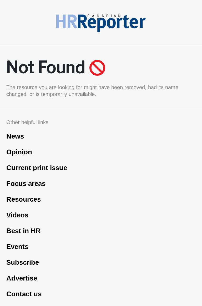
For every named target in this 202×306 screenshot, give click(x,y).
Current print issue (36, 168)
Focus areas (26, 183)
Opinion (19, 152)
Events (17, 247)
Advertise (21, 278)
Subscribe (22, 262)
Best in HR (23, 231)
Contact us (24, 294)
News (15, 136)
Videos (17, 215)
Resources (23, 199)
